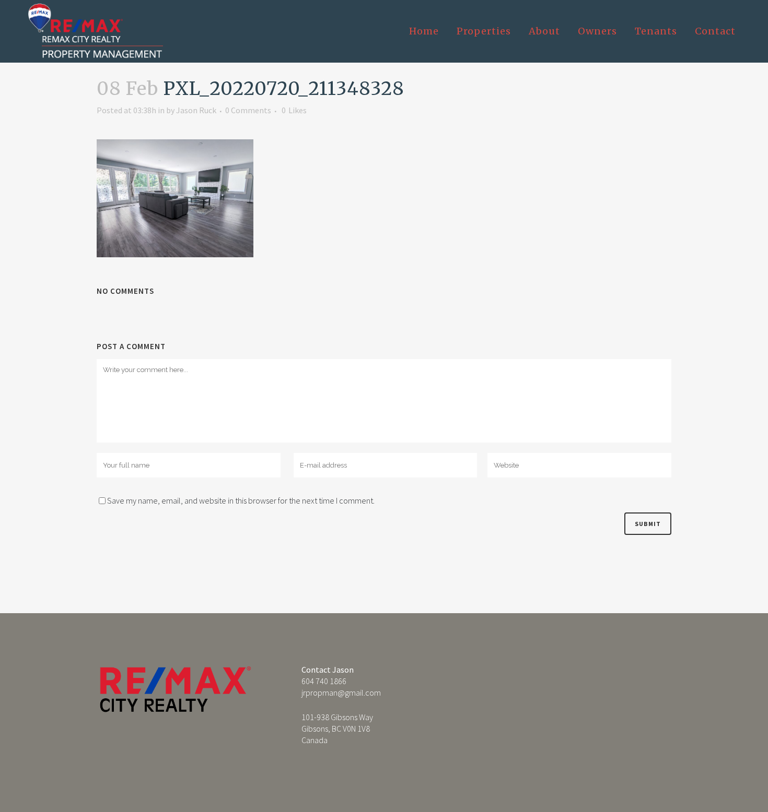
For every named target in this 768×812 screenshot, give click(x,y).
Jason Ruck (196, 110)
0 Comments (248, 110)
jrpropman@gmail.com (341, 692)
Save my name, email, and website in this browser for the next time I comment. (241, 500)
